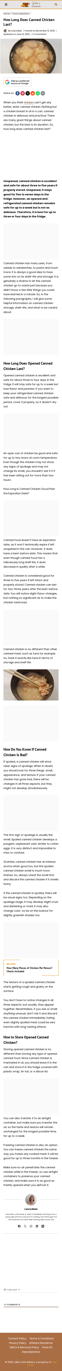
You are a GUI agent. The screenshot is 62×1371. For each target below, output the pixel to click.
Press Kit (47, 1347)
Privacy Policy (17, 1343)
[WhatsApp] (38, 93)
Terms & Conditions (41, 1338)
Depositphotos (31, 1352)
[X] (28, 93)
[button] (6, 43)
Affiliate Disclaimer (41, 1343)
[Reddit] (33, 93)
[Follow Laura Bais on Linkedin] (37, 1226)
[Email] (43, 93)
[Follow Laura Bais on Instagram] (31, 1226)
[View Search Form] (56, 4)
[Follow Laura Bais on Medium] (42, 1226)
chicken (29, 102)
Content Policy (17, 1338)
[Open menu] (6, 4)
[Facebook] (17, 93)
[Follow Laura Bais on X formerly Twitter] (25, 1226)
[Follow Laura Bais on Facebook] (19, 1226)
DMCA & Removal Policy (24, 1347)
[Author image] (5, 30)
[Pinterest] (22, 93)
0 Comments (39, 34)
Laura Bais (16, 30)
